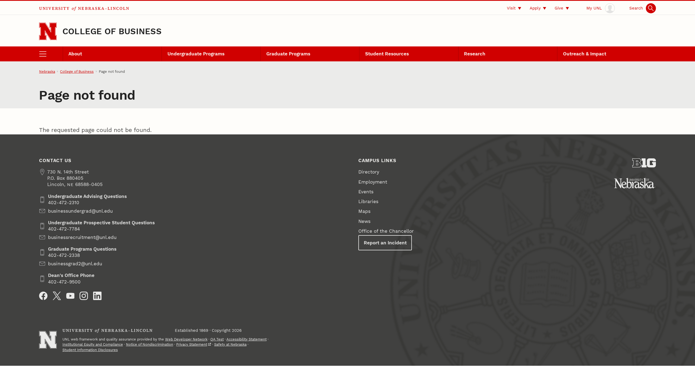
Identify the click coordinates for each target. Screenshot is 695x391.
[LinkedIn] (97, 296)
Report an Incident (385, 242)
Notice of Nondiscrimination (149, 344)
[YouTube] (70, 296)
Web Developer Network (186, 339)
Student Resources (387, 53)
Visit (511, 8)
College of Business (112, 31)
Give (559, 8)
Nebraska (47, 72)
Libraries (368, 201)
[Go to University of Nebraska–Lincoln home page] (48, 31)
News (364, 221)
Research (474, 53)
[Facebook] (43, 296)
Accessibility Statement (246, 339)
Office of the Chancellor (386, 231)
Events (366, 191)
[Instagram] (84, 296)
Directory (368, 172)
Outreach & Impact (584, 53)
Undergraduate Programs (196, 53)
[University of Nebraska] (635, 183)
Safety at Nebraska (230, 344)
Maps (364, 211)
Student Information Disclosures (90, 350)
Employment (372, 182)
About (75, 53)
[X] (57, 296)
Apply (535, 8)
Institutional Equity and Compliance (92, 344)
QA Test (217, 339)
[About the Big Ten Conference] (644, 163)
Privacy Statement (191, 344)
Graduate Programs (288, 53)
